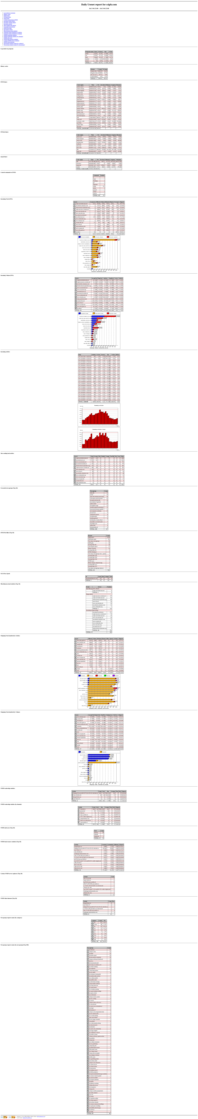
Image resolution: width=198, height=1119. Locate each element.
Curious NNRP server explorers (11, 40)
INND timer (7, 15)
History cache (7, 14)
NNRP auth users (8, 38)
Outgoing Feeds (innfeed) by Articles (13, 32)
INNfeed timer (7, 17)
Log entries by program (9, 13)
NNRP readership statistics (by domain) (13, 36)
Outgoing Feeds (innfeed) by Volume (13, 33)
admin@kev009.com (27, 1117)
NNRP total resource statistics (11, 39)
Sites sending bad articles (10, 25)
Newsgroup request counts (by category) (14, 43)
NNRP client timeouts (9, 42)
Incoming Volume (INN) (10, 22)
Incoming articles (8, 24)
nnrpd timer (6, 18)
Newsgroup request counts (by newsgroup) (14, 44)
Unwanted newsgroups (9, 26)
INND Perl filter (8, 28)
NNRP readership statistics (10, 35)
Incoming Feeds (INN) (9, 21)
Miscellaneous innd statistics (10, 31)
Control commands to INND (11, 20)
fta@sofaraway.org (41, 1116)
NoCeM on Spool (8, 29)
